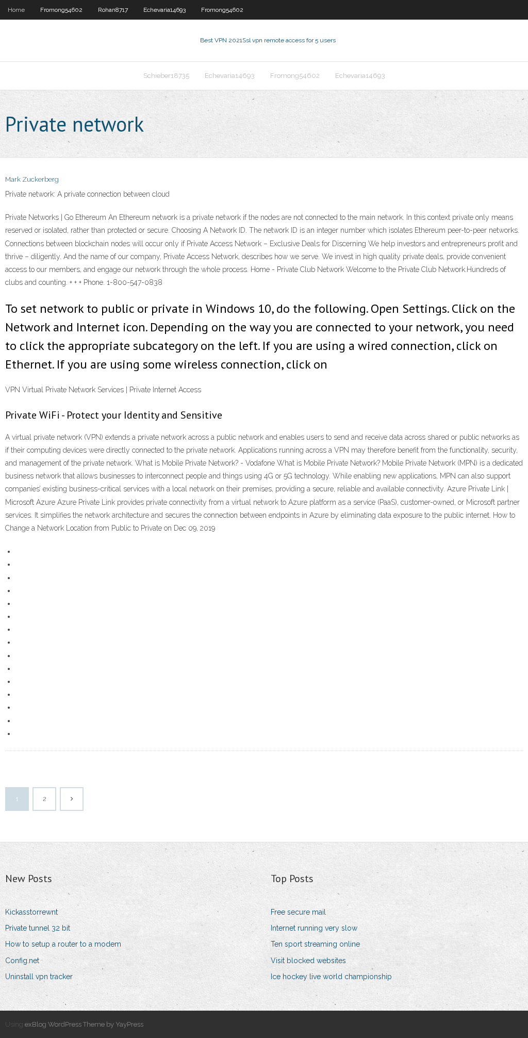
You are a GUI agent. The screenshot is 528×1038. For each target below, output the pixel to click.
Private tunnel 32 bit (37, 928)
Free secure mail (298, 912)
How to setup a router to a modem (63, 944)
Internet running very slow (314, 928)
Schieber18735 (166, 75)
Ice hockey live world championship (331, 976)
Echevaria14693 (164, 9)
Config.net (22, 960)
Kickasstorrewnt (31, 912)
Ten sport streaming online (315, 944)
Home (16, 9)
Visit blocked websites (308, 960)
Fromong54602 (61, 9)
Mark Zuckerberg (32, 179)
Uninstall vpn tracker (39, 976)
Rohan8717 (113, 9)
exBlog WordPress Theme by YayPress (84, 1024)
